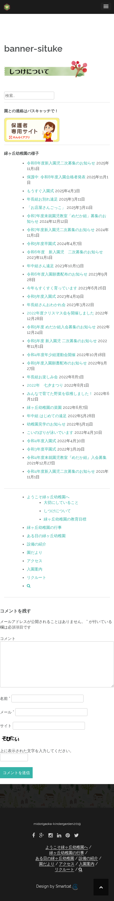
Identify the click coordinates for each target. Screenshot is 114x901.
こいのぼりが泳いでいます (50, 432)
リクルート (36, 577)
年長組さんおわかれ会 (46, 304)
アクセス (34, 561)
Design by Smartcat (54, 886)
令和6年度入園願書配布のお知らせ (57, 274)
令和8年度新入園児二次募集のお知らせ (61, 163)
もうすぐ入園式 (40, 191)
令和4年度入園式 (41, 441)
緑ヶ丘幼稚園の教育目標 (65, 519)
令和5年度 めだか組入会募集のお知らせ (61, 327)
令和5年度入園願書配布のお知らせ (57, 363)
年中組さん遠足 (40, 266)
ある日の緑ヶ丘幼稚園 (46, 536)
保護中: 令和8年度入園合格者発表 (56, 177)
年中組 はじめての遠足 (47, 416)
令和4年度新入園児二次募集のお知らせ (61, 471)
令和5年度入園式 (41, 296)
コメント (7, 638)
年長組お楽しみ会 (42, 377)
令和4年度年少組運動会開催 (51, 354)
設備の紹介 (36, 544)
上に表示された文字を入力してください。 (37, 751)
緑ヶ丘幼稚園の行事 (44, 527)
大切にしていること (61, 502)
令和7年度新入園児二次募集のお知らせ (61, 229)
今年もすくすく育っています (52, 288)
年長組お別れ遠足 (42, 199)
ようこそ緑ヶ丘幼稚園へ (48, 497)
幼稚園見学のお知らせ (46, 424)
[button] (28, 586)
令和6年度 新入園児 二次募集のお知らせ (65, 252)
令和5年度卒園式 (41, 243)
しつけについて (57, 511)
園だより (34, 552)
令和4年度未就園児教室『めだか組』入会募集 (67, 457)
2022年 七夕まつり (45, 385)
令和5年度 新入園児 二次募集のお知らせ (62, 341)
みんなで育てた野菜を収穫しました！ (60, 393)
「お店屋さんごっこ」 (46, 207)
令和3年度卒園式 (41, 449)
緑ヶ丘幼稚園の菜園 (44, 407)
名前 (5, 698)
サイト (6, 726)
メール (7, 712)
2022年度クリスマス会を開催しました (60, 313)
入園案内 (34, 569)
